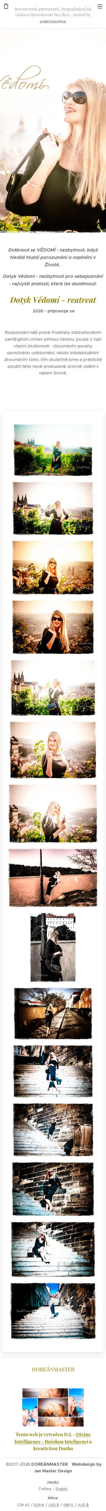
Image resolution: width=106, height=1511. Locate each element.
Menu (100, 6)
